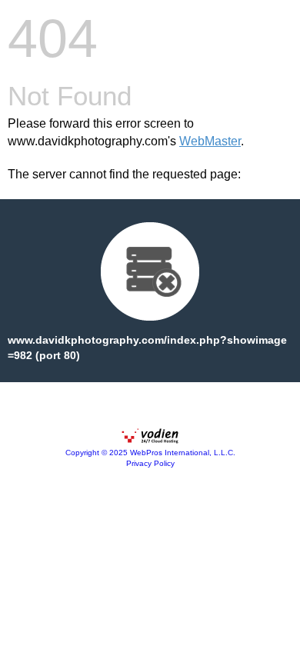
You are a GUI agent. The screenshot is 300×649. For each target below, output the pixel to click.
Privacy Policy (150, 463)
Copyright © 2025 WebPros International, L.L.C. (150, 452)
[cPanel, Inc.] (150, 440)
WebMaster (210, 141)
